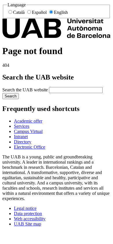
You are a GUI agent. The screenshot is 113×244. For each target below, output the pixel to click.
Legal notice (25, 208)
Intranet (21, 136)
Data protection (28, 213)
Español (39, 12)
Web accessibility (29, 218)
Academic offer (28, 121)
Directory (22, 141)
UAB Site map (27, 223)
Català (19, 12)
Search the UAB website (25, 89)
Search (11, 96)
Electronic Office (29, 147)
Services (21, 126)
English (61, 12)
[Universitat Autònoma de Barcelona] (56, 36)
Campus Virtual (28, 131)
